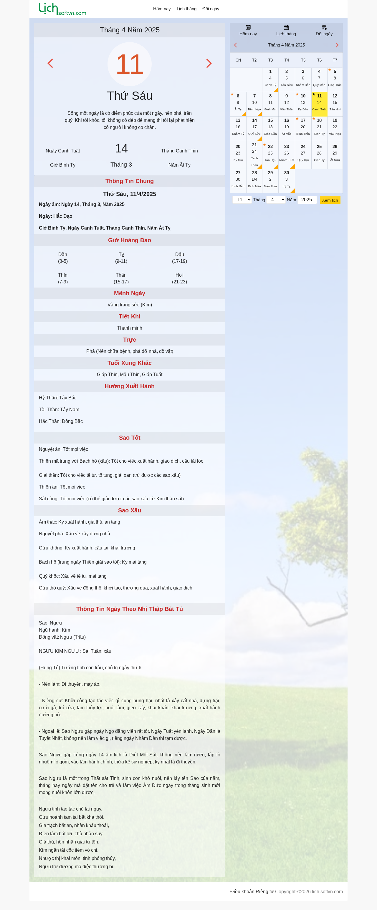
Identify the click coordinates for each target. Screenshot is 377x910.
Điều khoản (242, 891)
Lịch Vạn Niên (62, 8)
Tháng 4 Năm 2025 (130, 30)
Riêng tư (265, 891)
